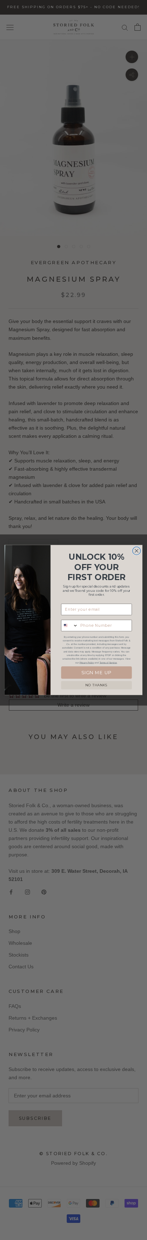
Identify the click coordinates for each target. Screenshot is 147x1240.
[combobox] (69, 625)
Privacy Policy (87, 662)
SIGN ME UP (96, 672)
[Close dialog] (136, 551)
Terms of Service (108, 662)
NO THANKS (96, 685)
